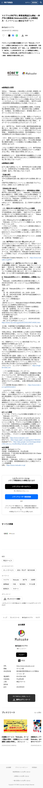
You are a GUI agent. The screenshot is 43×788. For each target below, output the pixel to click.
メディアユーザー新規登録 (21, 497)
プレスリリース (14, 617)
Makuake (16, 580)
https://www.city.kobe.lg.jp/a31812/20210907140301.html (21, 322)
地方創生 (22, 584)
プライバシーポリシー (21, 767)
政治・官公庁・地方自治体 (26, 570)
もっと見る (37, 712)
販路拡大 (6, 588)
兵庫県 (33, 580)
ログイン (27, 2)
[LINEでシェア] (16, 35)
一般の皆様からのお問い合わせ (21, 780)
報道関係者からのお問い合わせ (21, 772)
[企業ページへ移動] (21, 636)
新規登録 (34, 2)
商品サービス (7, 560)
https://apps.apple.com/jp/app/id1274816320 (25, 440)
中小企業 (32, 584)
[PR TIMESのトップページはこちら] (8, 2)
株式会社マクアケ (27, 617)
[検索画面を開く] (41, 2)
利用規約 (34, 767)
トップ (5, 617)
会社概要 (8, 767)
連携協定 (6, 584)
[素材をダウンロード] (22, 35)
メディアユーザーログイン (21, 486)
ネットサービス (8, 570)
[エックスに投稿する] (9, 35)
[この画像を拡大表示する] (9, 533)
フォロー (21, 655)
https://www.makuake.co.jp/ (15, 465)
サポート (16, 588)
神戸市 (25, 580)
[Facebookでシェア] (13, 35)
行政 (14, 584)
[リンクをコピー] (26, 35)
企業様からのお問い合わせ (21, 776)
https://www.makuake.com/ (19, 438)
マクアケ (6, 580)
